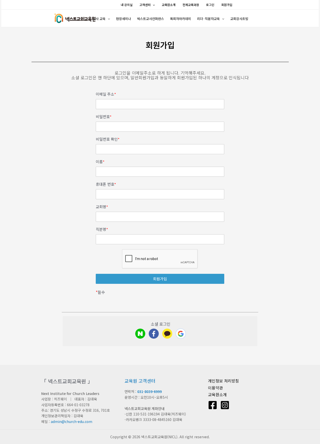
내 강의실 (126, 5)
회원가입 (226, 5)
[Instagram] (225, 405)
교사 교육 (99, 18)
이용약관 (215, 388)
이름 (100, 161)
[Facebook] (212, 405)
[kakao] (167, 333)
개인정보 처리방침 (223, 381)
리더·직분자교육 (208, 18)
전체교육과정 (190, 5)
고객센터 (145, 5)
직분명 (102, 229)
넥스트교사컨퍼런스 (150, 18)
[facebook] (154, 333)
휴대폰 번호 (106, 184)
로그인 (210, 5)
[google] (180, 333)
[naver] (140, 333)
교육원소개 (169, 5)
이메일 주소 (106, 94)
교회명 (102, 206)
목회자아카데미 (180, 18)
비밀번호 (104, 116)
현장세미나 (123, 18)
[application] (152, 4)
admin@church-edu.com (71, 421)
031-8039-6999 (149, 391)
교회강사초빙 (239, 18)
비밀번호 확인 (108, 139)
